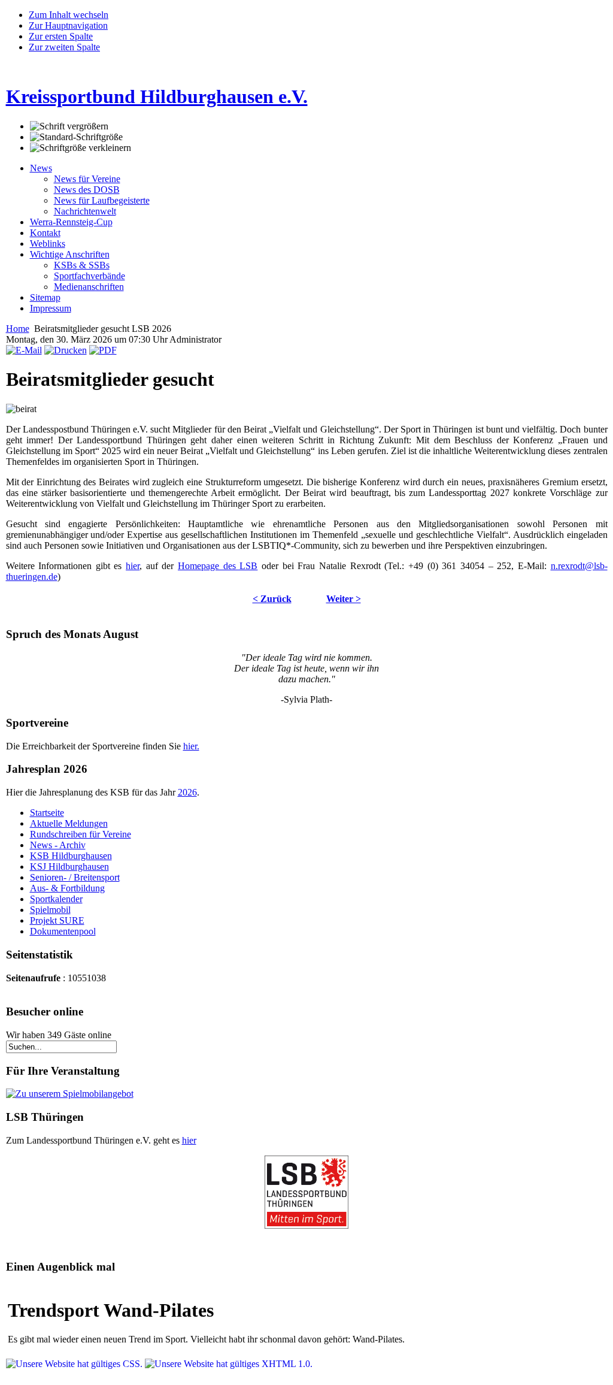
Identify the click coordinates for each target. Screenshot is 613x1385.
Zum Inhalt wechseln (68, 15)
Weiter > (343, 599)
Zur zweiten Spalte (64, 47)
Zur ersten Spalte (61, 36)
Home (17, 328)
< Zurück (272, 599)
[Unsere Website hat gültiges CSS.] (75, 1364)
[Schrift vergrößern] (69, 126)
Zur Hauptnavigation (68, 25)
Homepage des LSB (217, 566)
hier (132, 566)
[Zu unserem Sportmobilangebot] (69, 1093)
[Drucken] (65, 350)
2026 (187, 792)
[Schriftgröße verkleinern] (80, 148)
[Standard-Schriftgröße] (76, 137)
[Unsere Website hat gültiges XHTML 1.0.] (228, 1364)
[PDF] (103, 350)
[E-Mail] (24, 350)
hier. (191, 746)
